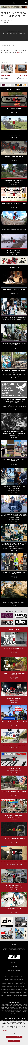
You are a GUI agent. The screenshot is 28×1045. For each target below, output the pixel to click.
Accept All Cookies (14, 1040)
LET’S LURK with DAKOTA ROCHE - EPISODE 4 (14, 649)
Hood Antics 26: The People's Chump (14, 203)
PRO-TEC (4, 1010)
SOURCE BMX (16, 1010)
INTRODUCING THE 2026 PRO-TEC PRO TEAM (14, 573)
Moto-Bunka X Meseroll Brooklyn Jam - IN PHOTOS (14, 487)
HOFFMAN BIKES (5, 1007)
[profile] (14, 260)
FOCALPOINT (23, 1005)
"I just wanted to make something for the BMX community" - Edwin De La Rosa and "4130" (14, 516)
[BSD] (21, 922)
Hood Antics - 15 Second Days (14, 227)
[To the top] (14, 944)
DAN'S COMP (16, 1005)
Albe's (2, 1020)
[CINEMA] (7, 933)
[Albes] (21, 622)
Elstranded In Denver (14, 250)
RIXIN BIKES (9, 1010)
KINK (16, 1007)
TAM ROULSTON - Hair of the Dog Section (14, 674)
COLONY (3, 1005)
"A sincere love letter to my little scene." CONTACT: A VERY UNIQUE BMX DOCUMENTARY (14, 545)
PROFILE (21, 1008)
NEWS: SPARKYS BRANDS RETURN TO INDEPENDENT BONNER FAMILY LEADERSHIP (14, 401)
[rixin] (14, 7)
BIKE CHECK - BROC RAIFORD (14, 815)
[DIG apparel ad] (14, 85)
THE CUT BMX (9, 1005)
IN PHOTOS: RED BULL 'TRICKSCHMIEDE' (14, 317)
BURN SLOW (19, 1004)
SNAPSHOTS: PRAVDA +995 (14, 600)
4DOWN (15, 1013)
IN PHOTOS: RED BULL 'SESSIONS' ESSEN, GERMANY (14, 344)
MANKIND (6, 1008)
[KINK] (7, 922)
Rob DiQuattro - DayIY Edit (14, 157)
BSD (14, 1004)
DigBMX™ (22, 948)
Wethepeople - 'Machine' (14, 885)
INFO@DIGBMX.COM (15, 970)
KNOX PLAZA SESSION (14, 698)
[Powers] (7, 615)
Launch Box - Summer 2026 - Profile (14, 791)
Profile (18, 52)
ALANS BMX (4, 1004)
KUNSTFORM (21, 1007)
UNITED (17, 1011)
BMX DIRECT (10, 1004)
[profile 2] (21, 933)
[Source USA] (7, 622)
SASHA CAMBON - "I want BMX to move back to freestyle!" (14, 290)
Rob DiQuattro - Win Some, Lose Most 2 (14, 132)
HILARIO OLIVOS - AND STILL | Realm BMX (14, 862)
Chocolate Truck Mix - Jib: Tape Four (6, 75)
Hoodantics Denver (14, 108)
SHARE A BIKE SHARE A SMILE (8, 1011)
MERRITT (11, 1008)
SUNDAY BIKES (23, 1010)
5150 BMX (20, 1020)
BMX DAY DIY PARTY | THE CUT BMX (14, 745)
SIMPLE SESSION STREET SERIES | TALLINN (14, 721)
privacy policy (5, 1030)
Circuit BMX (8, 1020)
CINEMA (24, 1004)
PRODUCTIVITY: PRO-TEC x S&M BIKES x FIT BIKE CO (14, 371)
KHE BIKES (12, 1007)
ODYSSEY (16, 1008)
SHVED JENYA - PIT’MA (14, 908)
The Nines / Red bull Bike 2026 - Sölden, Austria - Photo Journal (14, 432)
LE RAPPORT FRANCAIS (14, 768)
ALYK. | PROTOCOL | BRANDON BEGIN (14, 838)
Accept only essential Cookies (14, 1036)
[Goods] (21, 615)
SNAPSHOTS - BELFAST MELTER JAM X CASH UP (14, 460)
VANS (21, 1011)
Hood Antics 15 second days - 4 (14, 180)
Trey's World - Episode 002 (22, 74)
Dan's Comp (14, 1020)
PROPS (25, 1008)
